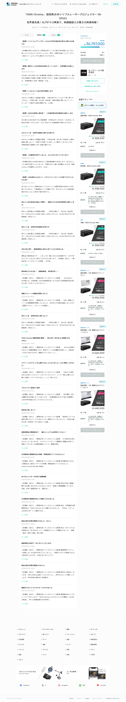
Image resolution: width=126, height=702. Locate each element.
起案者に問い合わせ (92, 81)
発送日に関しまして (28, 410)
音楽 (82, 27)
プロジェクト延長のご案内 (30, 388)
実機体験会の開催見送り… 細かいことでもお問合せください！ (43, 432)
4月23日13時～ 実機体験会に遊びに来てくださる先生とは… (43, 249)
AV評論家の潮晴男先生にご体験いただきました (38, 499)
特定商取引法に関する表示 (92, 86)
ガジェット (54, 27)
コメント (55, 35)
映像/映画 (90, 27)
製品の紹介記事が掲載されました (33, 565)
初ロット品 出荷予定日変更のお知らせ (35, 227)
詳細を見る (92, 150)
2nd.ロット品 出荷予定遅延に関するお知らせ (37, 133)
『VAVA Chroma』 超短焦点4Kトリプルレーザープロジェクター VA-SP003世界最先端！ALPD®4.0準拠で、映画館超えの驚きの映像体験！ (63, 18)
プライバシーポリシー (92, 91)
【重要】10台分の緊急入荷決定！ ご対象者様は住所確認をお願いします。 (47, 113)
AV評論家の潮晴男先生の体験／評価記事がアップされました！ (43, 454)
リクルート (79, 698)
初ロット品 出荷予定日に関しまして (34, 316)
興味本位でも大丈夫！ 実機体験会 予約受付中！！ (40, 271)
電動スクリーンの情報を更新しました (34, 293)
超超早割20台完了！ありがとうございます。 (37, 543)
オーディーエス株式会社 (41, 27)
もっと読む (24, 60)
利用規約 (87, 698)
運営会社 (71, 698)
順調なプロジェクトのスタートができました (36, 588)
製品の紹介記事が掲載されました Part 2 (36, 521)
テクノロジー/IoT (65, 27)
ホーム (27, 35)
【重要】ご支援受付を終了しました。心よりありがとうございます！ (45, 155)
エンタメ (75, 27)
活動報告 (41, 35)
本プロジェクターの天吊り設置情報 (33, 476)
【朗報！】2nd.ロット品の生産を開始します (37, 91)
